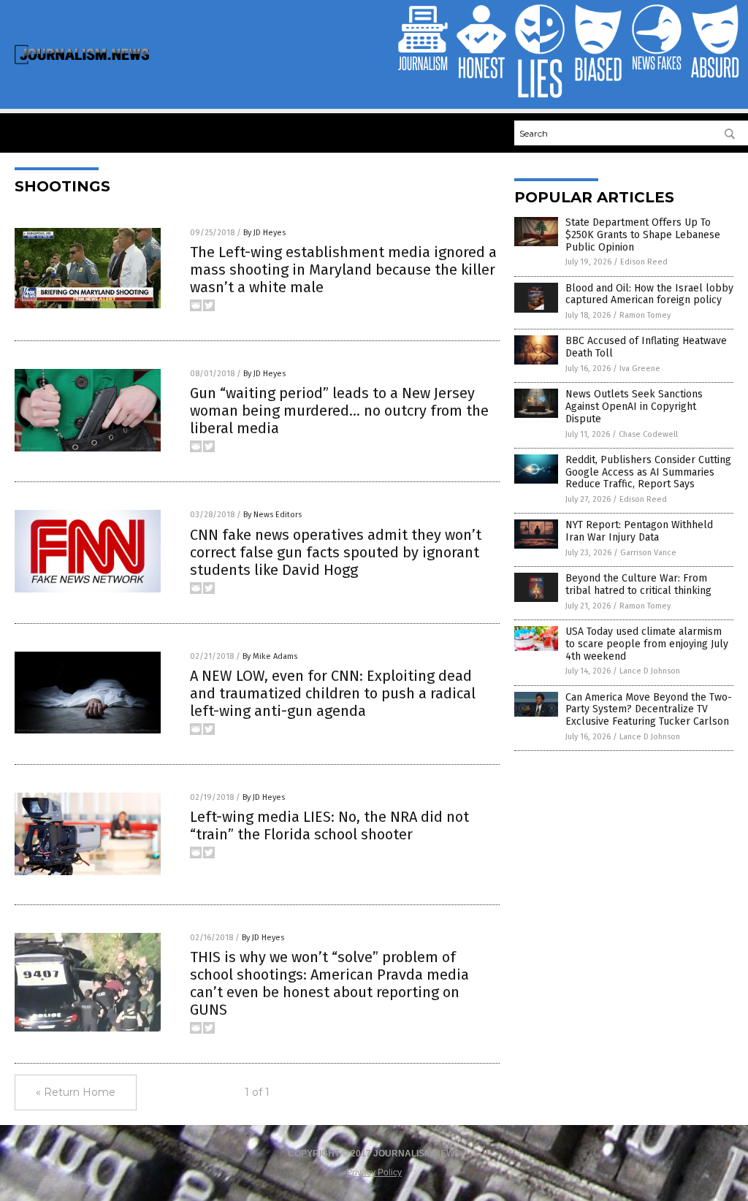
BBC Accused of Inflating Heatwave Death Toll (646, 347)
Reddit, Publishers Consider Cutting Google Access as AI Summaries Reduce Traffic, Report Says (648, 472)
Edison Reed (644, 262)
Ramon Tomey (645, 315)
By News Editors (272, 514)
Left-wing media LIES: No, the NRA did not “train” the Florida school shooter (329, 825)
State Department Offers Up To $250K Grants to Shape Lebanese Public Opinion (642, 234)
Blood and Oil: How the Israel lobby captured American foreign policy (649, 294)
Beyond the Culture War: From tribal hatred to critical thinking (638, 584)
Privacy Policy (374, 1172)
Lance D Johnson (649, 671)
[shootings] (82, 62)
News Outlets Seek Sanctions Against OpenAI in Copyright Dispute (634, 406)
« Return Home (75, 1092)
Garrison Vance (648, 552)
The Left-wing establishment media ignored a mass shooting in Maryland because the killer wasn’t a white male (343, 269)
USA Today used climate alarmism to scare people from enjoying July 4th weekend (646, 644)
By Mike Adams (270, 656)
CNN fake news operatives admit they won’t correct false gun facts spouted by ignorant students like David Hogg (335, 552)
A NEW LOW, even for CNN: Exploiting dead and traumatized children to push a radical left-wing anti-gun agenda (333, 693)
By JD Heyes (264, 232)
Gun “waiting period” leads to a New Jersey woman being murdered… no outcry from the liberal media (339, 410)
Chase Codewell (648, 434)
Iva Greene (639, 368)
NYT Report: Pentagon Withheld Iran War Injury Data (639, 531)
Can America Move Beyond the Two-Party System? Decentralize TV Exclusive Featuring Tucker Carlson (648, 709)
